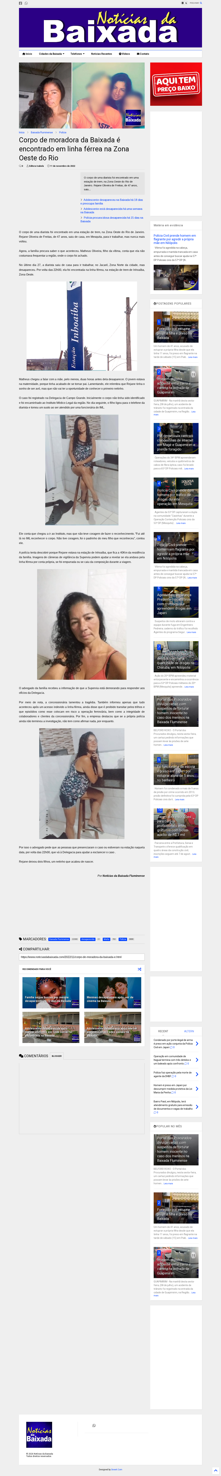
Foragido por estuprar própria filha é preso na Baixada (174, 333)
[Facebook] (20, 3)
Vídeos (125, 53)
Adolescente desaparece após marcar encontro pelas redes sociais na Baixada (112, 1032)
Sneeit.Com (116, 1469)
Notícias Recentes (101, 53)
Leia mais (193, 357)
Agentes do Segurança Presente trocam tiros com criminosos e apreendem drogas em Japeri (174, 604)
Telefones (76, 53)
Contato (144, 53)
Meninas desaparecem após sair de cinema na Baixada (110, 999)
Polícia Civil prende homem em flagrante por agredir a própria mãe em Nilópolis (175, 239)
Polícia (62, 132)
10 (160, 810)
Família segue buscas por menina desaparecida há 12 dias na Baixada (48, 999)
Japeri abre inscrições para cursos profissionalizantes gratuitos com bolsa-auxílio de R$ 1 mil (174, 826)
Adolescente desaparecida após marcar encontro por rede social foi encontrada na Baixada (48, 1032)
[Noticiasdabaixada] (31, 3)
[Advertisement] (48, 196)
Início (28, 53)
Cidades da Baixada (50, 53)
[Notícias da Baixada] (110, 45)
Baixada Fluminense (42, 132)
